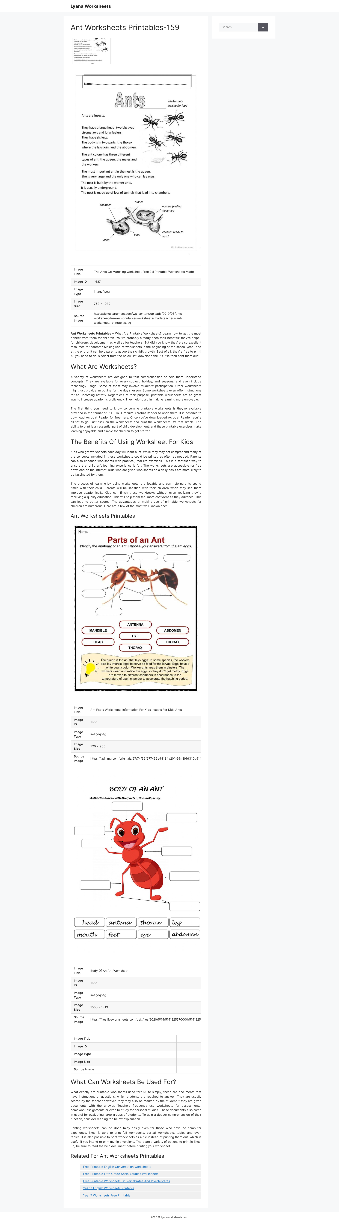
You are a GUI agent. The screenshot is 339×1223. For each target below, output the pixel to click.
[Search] (263, 27)
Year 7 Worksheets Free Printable (106, 1195)
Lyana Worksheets (91, 6)
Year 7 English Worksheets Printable (108, 1188)
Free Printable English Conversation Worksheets (117, 1167)
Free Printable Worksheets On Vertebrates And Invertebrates (126, 1181)
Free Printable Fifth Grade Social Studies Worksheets (121, 1174)
